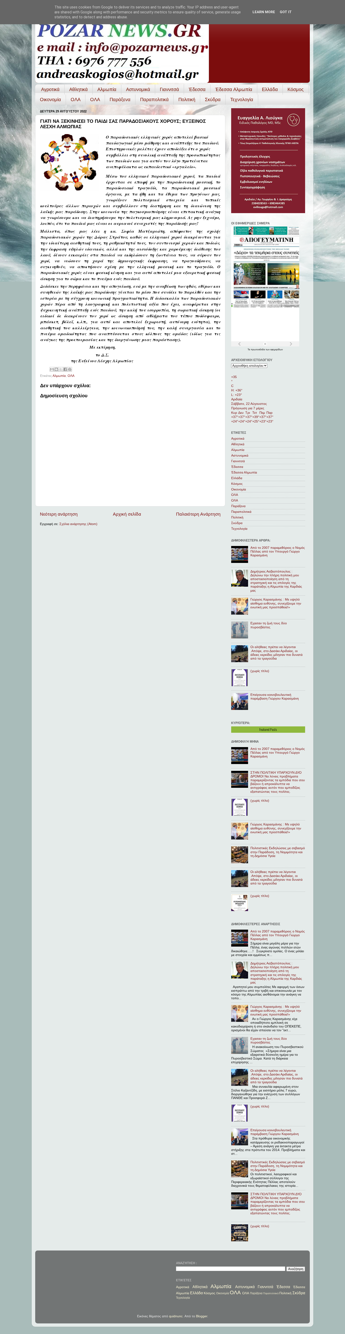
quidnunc (176, 1316)
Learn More (264, 12)
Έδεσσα (197, 89)
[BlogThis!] (56, 369)
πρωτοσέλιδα (258, 349)
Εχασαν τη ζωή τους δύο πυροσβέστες (268, 625)
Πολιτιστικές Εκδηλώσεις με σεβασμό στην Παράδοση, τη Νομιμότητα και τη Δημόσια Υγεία (277, 851)
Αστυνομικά (138, 89)
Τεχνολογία (241, 99)
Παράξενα (120, 99)
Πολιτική (186, 99)
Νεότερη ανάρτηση (59, 514)
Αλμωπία (106, 89)
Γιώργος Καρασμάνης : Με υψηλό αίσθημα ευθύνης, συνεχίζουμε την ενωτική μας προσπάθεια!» (275, 603)
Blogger (201, 1316)
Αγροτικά (50, 89)
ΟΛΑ (75, 99)
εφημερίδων (276, 349)
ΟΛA (95, 99)
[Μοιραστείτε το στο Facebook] (65, 369)
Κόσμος (296, 89)
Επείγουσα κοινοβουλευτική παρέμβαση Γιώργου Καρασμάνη (274, 696)
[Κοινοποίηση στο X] (60, 369)
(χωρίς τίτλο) (259, 671)
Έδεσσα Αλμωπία (233, 89)
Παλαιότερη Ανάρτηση (198, 514)
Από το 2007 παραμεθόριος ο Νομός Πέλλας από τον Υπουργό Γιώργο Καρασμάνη (277, 551)
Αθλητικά (78, 89)
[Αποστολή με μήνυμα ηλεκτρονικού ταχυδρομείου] (52, 369)
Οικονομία (50, 99)
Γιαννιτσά (169, 89)
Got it (286, 12)
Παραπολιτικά (154, 99)
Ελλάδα (270, 89)
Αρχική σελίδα (127, 514)
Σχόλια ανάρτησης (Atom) (78, 524)
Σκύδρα (213, 99)
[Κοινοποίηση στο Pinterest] (69, 369)
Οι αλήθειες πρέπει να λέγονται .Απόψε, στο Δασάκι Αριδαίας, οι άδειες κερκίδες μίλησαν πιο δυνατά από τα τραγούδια (276, 652)
